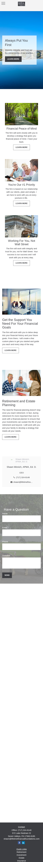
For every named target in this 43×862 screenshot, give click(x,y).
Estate (21, 858)
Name (4, 513)
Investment (21, 855)
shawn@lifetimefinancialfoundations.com (23, 482)
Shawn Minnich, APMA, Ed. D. (21, 467)
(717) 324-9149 (23, 477)
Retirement (21, 852)
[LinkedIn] (23, 842)
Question (6, 556)
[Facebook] (19, 842)
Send (7, 575)
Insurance (21, 861)
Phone (5, 542)
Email (4, 528)
